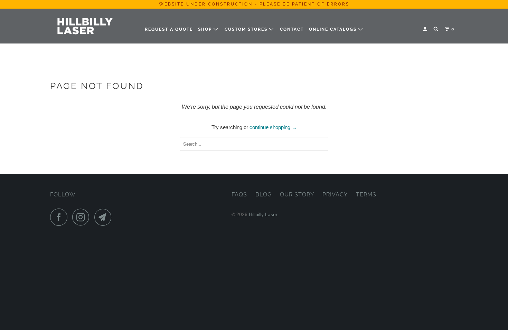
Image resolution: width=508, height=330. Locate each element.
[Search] (436, 29)
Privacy (335, 194)
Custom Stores (247, 29)
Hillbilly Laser (263, 214)
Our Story (297, 194)
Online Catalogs (333, 29)
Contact (292, 29)
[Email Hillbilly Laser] (104, 217)
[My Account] (426, 29)
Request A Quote (169, 29)
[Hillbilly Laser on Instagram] (82, 217)
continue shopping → (273, 127)
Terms (366, 194)
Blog (263, 194)
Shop (206, 29)
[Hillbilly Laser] (85, 26)
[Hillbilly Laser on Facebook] (60, 217)
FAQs (239, 194)
